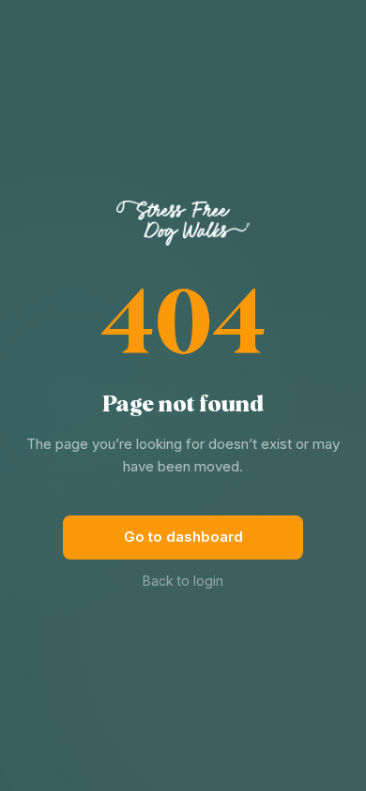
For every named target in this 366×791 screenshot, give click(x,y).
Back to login (183, 581)
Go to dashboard (183, 536)
